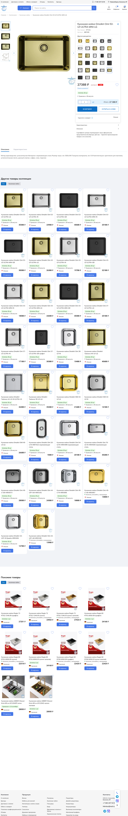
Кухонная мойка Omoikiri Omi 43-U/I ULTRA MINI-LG (41, 307)
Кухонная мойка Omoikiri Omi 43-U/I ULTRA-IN (69, 261)
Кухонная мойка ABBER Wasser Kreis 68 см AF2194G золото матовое (40, 703)
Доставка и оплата (17, 2)
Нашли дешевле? (82, 88)
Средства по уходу (72, 815)
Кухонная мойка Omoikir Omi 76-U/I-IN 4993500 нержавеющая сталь (96, 445)
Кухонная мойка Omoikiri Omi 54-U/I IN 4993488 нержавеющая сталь (69, 445)
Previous (14, 53)
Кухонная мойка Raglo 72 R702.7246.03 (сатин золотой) (68, 614)
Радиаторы (69, 798)
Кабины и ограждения (29, 815)
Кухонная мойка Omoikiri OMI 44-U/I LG (69, 398)
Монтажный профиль (73, 812)
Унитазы (24, 806)
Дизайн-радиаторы (72, 801)
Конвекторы (70, 804)
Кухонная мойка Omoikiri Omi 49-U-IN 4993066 (69, 491)
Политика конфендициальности (11, 809)
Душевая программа (29, 812)
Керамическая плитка (54, 814)
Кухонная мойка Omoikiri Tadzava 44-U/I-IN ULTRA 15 (11, 398)
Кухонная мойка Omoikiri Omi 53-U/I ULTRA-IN (41, 216)
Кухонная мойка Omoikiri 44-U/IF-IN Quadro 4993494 (11, 537)
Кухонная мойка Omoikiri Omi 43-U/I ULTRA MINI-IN (13, 307)
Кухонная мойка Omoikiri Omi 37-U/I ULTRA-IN (13, 352)
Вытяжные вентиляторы (73, 809)
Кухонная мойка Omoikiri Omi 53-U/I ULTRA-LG (13, 216)
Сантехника (13, 15)
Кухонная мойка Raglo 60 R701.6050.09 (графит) (93, 614)
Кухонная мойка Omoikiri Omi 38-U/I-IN (69, 352)
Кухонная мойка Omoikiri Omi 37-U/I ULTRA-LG (96, 307)
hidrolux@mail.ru (109, 806)
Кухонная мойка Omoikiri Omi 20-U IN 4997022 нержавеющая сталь (41, 445)
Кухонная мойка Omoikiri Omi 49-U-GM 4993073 (13, 491)
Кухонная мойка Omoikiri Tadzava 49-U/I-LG (93, 352)
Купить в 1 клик (109, 109)
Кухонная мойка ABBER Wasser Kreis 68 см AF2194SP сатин (13, 702)
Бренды (58, 2)
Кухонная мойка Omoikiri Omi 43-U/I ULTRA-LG (41, 261)
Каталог (26, 8)
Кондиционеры (71, 806)
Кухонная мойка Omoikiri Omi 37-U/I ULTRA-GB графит (41, 352)
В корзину (87, 109)
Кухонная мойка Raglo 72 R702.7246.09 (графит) (10, 614)
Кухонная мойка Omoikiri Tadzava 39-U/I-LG (38, 398)
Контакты (51, 2)
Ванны (24, 798)
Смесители (25, 809)
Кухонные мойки (24, 15)
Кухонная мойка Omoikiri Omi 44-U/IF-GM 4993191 (41, 491)
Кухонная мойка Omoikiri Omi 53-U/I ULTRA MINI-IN (96, 216)
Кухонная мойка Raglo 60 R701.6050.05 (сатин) (10, 658)
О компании (5, 2)
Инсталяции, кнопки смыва (30, 804)
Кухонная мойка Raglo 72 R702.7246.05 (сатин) (38, 614)
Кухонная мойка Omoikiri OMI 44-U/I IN (96, 398)
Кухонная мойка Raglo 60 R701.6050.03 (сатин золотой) (40, 658)
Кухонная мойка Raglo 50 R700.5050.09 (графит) (66, 658)
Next (74, 53)
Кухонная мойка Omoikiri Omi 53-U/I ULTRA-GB (69, 216)
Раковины (50, 798)
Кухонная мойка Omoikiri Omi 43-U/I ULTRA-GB (96, 261)
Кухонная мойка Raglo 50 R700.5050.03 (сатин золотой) (95, 658)
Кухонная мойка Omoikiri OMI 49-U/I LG (13, 444)
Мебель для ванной (28, 801)
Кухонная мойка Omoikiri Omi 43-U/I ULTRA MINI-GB (69, 307)
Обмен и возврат (31, 2)
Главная (3, 15)
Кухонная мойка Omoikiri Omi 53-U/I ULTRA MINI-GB (13, 261)
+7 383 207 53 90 (109, 803)
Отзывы (42, 2)
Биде (48, 806)
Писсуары (50, 804)
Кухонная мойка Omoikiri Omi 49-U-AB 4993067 (96, 491)
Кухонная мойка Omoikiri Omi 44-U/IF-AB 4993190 (41, 537)
